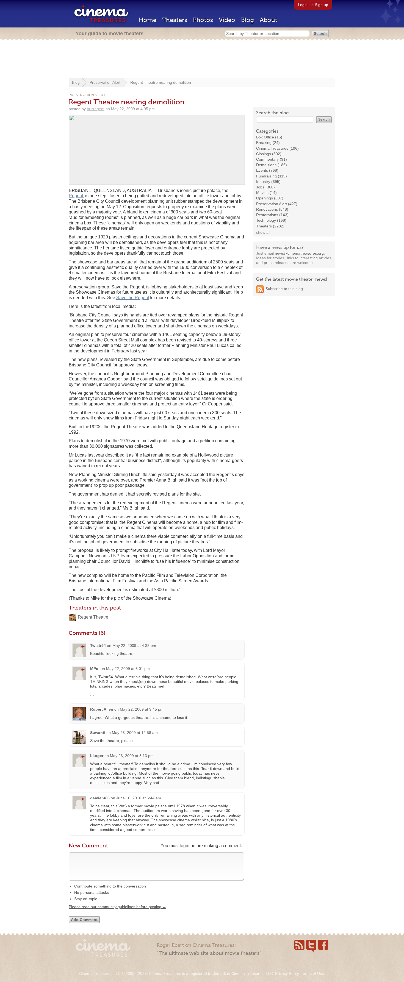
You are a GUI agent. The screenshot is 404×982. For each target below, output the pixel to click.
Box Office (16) (269, 137)
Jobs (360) (265, 187)
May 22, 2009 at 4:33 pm (134, 645)
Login (303, 4)
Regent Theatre (93, 617)
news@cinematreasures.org (299, 253)
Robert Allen (101, 709)
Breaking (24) (268, 142)
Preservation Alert (105, 82)
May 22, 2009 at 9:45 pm (142, 709)
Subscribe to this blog (284, 288)
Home (147, 20)
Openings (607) (269, 198)
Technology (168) (271, 220)
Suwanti (97, 732)
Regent (76, 195)
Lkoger (96, 755)
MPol (94, 668)
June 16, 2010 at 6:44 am (138, 798)
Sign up (321, 4)
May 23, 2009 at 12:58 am (135, 732)
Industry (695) (268, 181)
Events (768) (267, 170)
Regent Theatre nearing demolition (160, 82)
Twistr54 (98, 645)
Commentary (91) (271, 159)
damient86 (100, 798)
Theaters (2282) (270, 226)
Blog (247, 20)
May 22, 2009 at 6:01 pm (128, 668)
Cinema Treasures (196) (277, 148)
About (268, 20)
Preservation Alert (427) (276, 204)
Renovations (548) (272, 209)
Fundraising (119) (271, 176)
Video (227, 20)
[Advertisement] (202, 59)
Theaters (174, 20)
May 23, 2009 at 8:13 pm (132, 755)
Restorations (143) (272, 215)
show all (263, 232)
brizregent (95, 109)
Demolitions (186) (271, 165)
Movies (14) (266, 192)
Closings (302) (268, 154)
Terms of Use (312, 973)
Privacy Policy (287, 973)
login (184, 845)
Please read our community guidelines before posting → (117, 907)
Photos (203, 20)
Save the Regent (132, 297)
